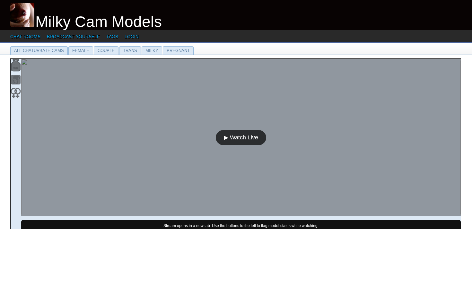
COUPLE (106, 50)
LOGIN (132, 36)
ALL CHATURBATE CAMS (39, 50)
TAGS (112, 36)
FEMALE (80, 50)
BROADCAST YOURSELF (73, 36)
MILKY (151, 50)
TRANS (130, 50)
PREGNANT (178, 50)
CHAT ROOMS (25, 36)
